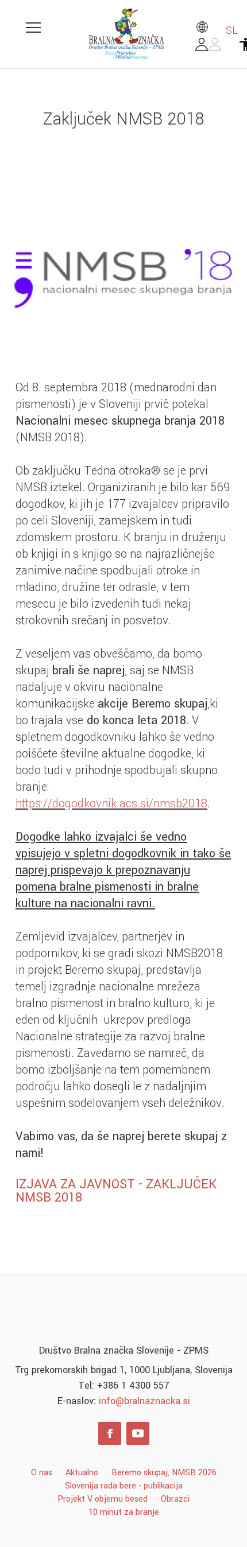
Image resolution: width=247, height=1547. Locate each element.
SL (230, 30)
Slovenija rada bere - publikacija (124, 1486)
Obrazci (175, 1499)
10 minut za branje (123, 1512)
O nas (41, 1473)
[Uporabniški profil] (208, 47)
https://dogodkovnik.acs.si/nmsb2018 (111, 803)
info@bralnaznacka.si (144, 1401)
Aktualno (81, 1473)
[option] (123, 279)
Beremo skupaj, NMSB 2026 (164, 1473)
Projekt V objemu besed (102, 1499)
